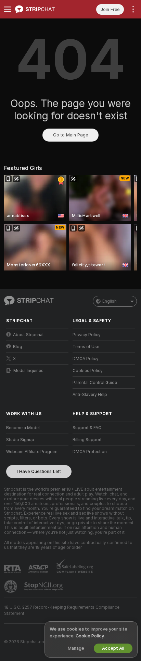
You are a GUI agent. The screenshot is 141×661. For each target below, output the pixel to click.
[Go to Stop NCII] (44, 586)
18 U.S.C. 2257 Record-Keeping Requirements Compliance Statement (61, 610)
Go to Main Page (70, 134)
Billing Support (87, 439)
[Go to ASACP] (39, 569)
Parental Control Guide (95, 382)
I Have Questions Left (39, 471)
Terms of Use (86, 346)
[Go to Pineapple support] (11, 586)
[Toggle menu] (7, 9)
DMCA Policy (86, 358)
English (109, 301)
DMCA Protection (90, 451)
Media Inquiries (28, 370)
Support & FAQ (87, 427)
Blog (17, 346)
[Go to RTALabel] (13, 569)
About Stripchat (28, 334)
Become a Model (23, 427)
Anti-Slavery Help (90, 394)
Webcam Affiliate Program (31, 451)
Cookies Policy (88, 370)
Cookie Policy (90, 635)
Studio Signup (20, 439)
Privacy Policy (87, 334)
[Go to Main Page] (42, 9)
